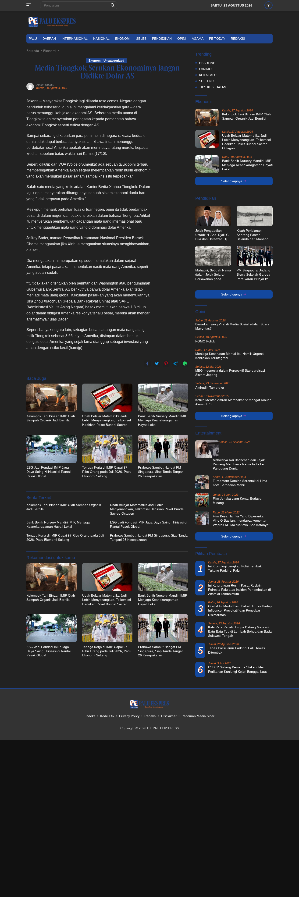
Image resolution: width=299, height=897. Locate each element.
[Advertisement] (172, 168)
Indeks (90, 716)
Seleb (141, 38)
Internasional (74, 38)
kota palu (208, 75)
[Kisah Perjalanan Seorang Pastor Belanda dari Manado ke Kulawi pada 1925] (255, 216)
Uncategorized (113, 60)
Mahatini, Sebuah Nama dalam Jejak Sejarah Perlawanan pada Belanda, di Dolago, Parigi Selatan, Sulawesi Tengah (213, 274)
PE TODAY (217, 38)
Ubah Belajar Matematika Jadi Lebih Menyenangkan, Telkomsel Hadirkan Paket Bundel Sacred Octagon (106, 420)
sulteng (206, 81)
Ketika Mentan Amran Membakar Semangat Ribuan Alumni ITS (233, 402)
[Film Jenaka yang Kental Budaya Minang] (202, 500)
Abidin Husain (45, 84)
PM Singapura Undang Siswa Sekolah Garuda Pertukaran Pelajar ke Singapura (253, 274)
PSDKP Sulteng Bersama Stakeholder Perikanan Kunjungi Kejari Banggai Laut (237, 669)
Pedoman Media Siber (198, 716)
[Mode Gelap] (268, 5)
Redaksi (238, 38)
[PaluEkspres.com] (52, 22)
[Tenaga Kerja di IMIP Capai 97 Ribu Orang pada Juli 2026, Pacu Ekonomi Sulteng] (107, 449)
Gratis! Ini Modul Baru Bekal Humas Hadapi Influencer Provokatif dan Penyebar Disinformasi (240, 610)
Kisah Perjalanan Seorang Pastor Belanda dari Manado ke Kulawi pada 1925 (252, 235)
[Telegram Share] (175, 363)
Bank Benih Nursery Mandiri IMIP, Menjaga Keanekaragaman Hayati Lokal (163, 420)
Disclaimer (169, 716)
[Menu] (29, 5)
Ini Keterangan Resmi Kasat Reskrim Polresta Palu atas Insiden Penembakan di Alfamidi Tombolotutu (239, 590)
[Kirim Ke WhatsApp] (184, 363)
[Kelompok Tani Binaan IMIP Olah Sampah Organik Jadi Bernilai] (51, 398)
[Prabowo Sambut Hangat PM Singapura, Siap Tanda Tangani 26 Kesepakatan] (163, 449)
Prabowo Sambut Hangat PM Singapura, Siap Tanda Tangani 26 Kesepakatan (161, 472)
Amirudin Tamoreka (209, 387)
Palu (33, 38)
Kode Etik (107, 716)
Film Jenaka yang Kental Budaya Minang (237, 501)
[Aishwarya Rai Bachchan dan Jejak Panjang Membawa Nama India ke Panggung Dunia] (207, 449)
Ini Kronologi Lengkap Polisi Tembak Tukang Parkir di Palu (235, 568)
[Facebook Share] (147, 363)
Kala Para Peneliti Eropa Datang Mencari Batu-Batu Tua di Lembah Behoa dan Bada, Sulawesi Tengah (240, 631)
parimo (205, 69)
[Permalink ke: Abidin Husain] (30, 86)
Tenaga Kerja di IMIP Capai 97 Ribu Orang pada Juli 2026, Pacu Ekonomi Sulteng (106, 472)
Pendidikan (162, 38)
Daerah (49, 38)
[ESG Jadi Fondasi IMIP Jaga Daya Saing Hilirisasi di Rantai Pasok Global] (51, 449)
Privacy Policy (129, 716)
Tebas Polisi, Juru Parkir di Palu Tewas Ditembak (236, 650)
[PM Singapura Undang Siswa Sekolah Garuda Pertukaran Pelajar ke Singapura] (255, 256)
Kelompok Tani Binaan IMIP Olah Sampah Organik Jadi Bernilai (50, 418)
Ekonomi (123, 38)
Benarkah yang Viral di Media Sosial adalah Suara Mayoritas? (232, 326)
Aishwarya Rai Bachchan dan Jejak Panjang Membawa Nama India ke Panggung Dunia (239, 464)
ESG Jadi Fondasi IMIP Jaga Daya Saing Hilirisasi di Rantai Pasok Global (48, 472)
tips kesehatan (212, 87)
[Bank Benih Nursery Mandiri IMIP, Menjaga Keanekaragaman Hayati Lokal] (163, 398)
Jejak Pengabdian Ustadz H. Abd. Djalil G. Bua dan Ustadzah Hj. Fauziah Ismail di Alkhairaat (212, 235)
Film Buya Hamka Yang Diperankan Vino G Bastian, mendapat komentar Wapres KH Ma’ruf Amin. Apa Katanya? (241, 520)
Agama (197, 38)
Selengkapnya (232, 181)
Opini (181, 38)
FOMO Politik (205, 341)
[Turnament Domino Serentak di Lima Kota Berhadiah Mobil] (202, 482)
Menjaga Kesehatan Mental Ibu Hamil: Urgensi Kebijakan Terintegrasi (229, 356)
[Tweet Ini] (156, 363)
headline (207, 63)
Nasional (101, 38)
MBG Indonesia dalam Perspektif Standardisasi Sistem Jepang (230, 373)
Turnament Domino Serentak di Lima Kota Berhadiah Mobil (240, 483)
